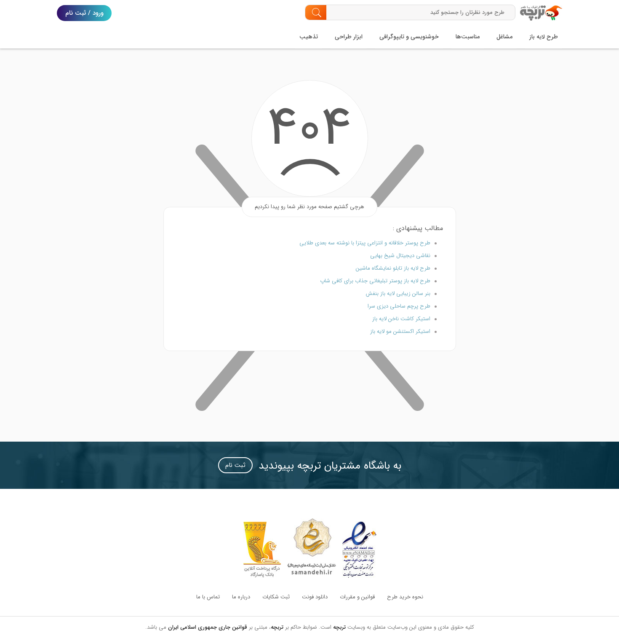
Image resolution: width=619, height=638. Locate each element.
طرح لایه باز (543, 36)
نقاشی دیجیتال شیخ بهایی (400, 255)
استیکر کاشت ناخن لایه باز (401, 318)
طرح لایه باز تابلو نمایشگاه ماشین (393, 268)
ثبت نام (235, 465)
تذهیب (308, 36)
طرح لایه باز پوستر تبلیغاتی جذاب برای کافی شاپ (375, 280)
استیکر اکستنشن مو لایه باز (400, 331)
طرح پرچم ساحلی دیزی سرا (399, 306)
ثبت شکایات (276, 596)
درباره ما (241, 596)
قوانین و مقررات (357, 596)
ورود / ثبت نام (84, 13)
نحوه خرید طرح (405, 596)
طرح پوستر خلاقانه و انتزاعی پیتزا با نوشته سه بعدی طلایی (364, 243)
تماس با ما (208, 596)
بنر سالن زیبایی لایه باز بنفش (398, 293)
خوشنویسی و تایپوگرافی (409, 36)
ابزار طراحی (349, 36)
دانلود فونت (315, 596)
